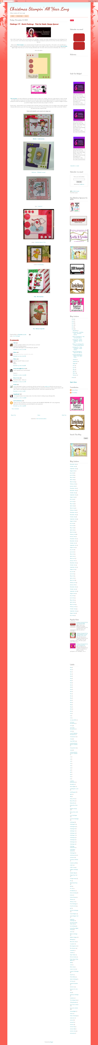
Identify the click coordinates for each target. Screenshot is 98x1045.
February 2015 (73, 483)
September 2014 (73, 494)
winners (71, 1024)
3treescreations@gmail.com (19, 368)
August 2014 (72, 497)
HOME (12, 16)
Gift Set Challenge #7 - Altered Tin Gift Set (77, 352)
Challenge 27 (72, 835)
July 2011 (72, 571)
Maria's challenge (73, 933)
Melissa (14, 352)
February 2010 (73, 606)
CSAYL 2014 (72, 867)
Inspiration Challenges (72, 920)
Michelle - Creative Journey (38, 138)
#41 (70, 671)
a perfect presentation (72, 781)
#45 (71, 680)
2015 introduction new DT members (73, 753)
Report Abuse (73, 382)
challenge (72, 822)
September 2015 (73, 468)
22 (70, 756)
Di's (70, 880)
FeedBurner (81, 184)
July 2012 (72, 549)
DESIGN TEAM (19, 16)
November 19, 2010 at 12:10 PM (19, 349)
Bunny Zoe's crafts (74, 812)
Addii (14, 342)
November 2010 (73, 586)
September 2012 (73, 545)
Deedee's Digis (73, 872)
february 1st (72, 901)
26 (70, 763)
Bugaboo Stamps (73, 808)
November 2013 (73, 514)
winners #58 (72, 1028)
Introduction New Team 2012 (73, 923)
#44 (71, 678)
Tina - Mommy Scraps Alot (38, 328)
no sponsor (72, 943)
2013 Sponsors (73, 736)
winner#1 (72, 1022)
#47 (71, 685)
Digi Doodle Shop (73, 882)
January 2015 (72, 486)
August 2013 (72, 521)
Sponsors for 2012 (74, 989)
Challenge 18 (72, 828)
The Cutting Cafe (73, 1000)
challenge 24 (72, 833)
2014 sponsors (73, 747)
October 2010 (73, 589)
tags (71, 992)
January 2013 (72, 536)
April (74, 371)
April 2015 (72, 479)
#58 (71, 704)
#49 (71, 689)
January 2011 (72, 584)
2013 (73, 323)
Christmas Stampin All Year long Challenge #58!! (82, 623)
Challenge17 (72, 853)
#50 (71, 691)
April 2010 (72, 602)
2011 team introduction (72, 723)
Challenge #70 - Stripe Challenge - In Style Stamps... (77, 348)
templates (72, 998)
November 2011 (73, 562)
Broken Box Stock (73, 805)
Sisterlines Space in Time (40, 242)
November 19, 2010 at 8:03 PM (19, 365)
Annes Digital (72, 786)
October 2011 (72, 565)
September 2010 (73, 591)
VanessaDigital (73, 1011)
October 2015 (72, 466)
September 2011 (73, 567)
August (74, 363)
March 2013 (72, 532)
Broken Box (72, 803)
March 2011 (72, 580)
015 (70, 713)
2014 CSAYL (72, 741)
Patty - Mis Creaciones (38, 296)
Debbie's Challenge (74, 869)
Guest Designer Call (74, 916)
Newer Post (13, 415)
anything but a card (74, 788)
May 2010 (72, 600)
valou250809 (74, 392)
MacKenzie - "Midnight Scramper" (39, 172)
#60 (71, 709)
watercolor (72, 1017)
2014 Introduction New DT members (73, 744)
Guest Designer (73, 913)
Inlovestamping (40, 264)
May (74, 369)
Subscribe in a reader (74, 165)
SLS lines (72, 981)
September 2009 (73, 611)
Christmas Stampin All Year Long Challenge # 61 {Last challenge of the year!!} (82, 634)
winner (71, 1020)
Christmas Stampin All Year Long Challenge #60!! (82, 644)
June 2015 (72, 475)
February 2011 (73, 582)
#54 (71, 698)
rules (71, 964)
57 (70, 778)
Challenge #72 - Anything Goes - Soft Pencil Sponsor (78, 333)
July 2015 (72, 473)
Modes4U (72, 939)
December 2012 (73, 538)
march (71, 931)
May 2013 (72, 527)
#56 (71, 702)
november (72, 950)
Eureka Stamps (73, 897)
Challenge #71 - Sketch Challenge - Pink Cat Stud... (77, 341)
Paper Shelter (73, 954)
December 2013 (73, 512)
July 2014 (72, 499)
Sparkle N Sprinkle (74, 983)
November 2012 (73, 541)
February (75, 375)
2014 (73, 321)
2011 (73, 327)
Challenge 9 (72, 844)
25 (70, 761)
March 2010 (72, 604)
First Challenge (73, 903)
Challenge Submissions (72, 847)
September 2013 (73, 519)
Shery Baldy (72, 976)
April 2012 (72, 556)
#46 (71, 682)
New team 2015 (73, 941)
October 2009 (73, 608)
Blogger (51, 1042)
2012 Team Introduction (72, 728)
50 (70, 776)
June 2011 (72, 573)
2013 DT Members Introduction (73, 734)
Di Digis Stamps (73, 878)
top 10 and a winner (74, 1004)
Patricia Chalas (75, 390)
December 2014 (73, 488)
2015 (73, 319)
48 (70, 772)
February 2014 (73, 510)
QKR (71, 962)
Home (39, 415)
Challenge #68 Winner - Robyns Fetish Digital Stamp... (78, 356)
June (74, 367)
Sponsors (72, 986)
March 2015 (72, 481)
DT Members (72, 890)
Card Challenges (16, 336)
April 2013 (72, 530)
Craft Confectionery (17, 400)
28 (70, 765)
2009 (73, 377)
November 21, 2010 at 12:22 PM (19, 381)
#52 (71, 695)
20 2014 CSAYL (73, 720)
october (71, 952)
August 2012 (72, 547)
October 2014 (72, 492)
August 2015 (72, 470)
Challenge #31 (73, 826)
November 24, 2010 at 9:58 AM (19, 405)
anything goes (73, 792)
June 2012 (72, 551)
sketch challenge (73, 979)
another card (47, 386)
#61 (71, 711)
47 (70, 770)
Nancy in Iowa (16, 377)
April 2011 (72, 578)
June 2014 (72, 501)
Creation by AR (73, 863)
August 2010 (72, 593)
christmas (72, 857)
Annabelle (72, 784)
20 (70, 717)
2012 (73, 325)
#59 (71, 706)
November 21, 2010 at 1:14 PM (19, 391)
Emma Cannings (73, 892)
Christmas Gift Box (74, 859)
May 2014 (72, 503)
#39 (71, 667)
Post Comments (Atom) (41, 418)
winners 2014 (72, 1031)
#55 (70, 700)
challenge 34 (72, 837)
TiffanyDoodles (73, 1002)
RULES (26, 16)
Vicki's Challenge (73, 1015)
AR (70, 796)
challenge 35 (72, 839)
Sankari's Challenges (74, 971)
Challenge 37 (72, 841)
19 (70, 715)
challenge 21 (72, 830)
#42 (71, 674)
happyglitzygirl (16, 394)
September (75, 361)
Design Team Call (73, 875)
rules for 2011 (73, 969)
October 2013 (72, 516)
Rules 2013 (72, 966)
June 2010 (72, 597)
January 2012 (72, 560)
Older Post (64, 415)
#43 (71, 676)
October (74, 359)
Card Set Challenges (74, 818)
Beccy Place (72, 800)
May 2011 (72, 576)
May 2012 (72, 554)
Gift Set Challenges (74, 910)
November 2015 (73, 464)
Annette (15, 384)
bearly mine (72, 798)
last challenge (73, 926)
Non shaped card (73, 946)
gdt (70, 908)
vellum (71, 1013)
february (72, 899)
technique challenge (74, 994)
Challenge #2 (73, 824)
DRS (71, 886)
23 (70, 759)
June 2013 (72, 525)
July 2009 (72, 615)
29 (70, 767)
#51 (70, 693)
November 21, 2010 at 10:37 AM (19, 375)
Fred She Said (73, 906)
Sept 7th (71, 974)
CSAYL (71, 865)
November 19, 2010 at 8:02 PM (19, 356)
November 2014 (73, 490)
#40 (71, 669)
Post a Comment (15, 408)
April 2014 (72, 505)
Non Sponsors (73, 948)
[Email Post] (29, 334)
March (74, 373)
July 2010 (72, 595)
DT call (71, 888)
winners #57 (72, 1026)
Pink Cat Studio (64, 46)
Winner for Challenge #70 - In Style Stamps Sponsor (78, 344)
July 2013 (72, 523)
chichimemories (73, 855)
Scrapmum (40, 206)
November (75, 330)
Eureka (71, 895)
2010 (73, 328)
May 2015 (72, 477)
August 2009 (72, 613)
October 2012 (72, 543)
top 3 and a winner (74, 1008)
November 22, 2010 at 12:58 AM (19, 397)
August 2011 (72, 569)
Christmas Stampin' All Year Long (39, 9)
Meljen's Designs (73, 937)
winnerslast (72, 1033)
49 (70, 774)
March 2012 (72, 558)
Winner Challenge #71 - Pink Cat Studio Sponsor (78, 337)
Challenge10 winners (72, 850)
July (74, 365)
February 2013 (73, 534)
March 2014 (72, 508)
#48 (71, 687)
